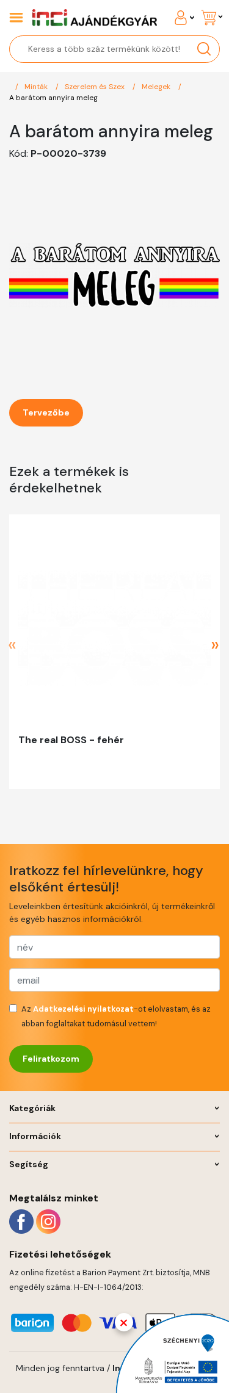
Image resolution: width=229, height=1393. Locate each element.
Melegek (157, 87)
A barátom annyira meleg (53, 98)
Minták (36, 87)
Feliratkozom (51, 1058)
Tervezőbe (46, 412)
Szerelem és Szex (95, 87)
